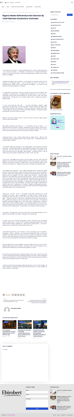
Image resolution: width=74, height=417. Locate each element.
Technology (55, 67)
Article (54, 28)
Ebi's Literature (56, 45)
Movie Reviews (55, 50)
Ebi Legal (54, 42)
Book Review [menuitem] (38, 6)
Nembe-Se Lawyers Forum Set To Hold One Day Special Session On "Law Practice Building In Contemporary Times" (64, 165)
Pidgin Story (55, 59)
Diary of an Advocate (58, 39)
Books (54, 33)
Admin (5, 21)
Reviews (54, 61)
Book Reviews (55, 30)
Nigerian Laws (56, 53)
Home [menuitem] (2, 6)
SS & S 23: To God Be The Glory (64, 156)
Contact (18, 2)
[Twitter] (13, 295)
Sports (54, 64)
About (13, 2)
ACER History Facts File (58, 22)
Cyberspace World (57, 36)
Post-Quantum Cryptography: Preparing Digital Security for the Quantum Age (9, 332)
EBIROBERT (13, 415)
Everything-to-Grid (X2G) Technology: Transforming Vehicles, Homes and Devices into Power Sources (24, 333)
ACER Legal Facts (56, 25)
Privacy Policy (70, 415)
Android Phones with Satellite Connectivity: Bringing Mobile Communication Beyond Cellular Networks (39, 333)
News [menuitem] (8, 6)
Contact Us (63, 415)
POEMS (54, 56)
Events (54, 47)
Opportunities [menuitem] (29, 6)
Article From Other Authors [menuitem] (17, 6)
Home (8, 2)
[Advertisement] (25, 34)
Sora (7, 415)
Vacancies (54, 70)
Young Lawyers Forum (58, 73)
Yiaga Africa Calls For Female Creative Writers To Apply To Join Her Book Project (64, 174)
